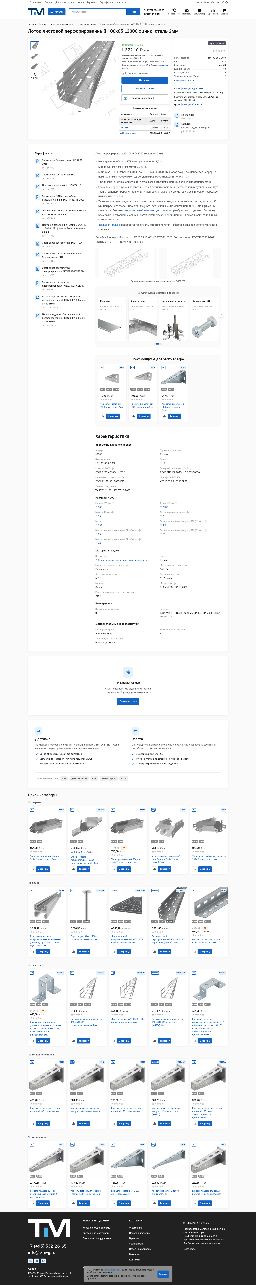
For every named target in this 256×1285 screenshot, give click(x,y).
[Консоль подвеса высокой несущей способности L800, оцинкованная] (47, 1174)
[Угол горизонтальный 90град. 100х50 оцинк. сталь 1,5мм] (47, 840)
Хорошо (163, 1274)
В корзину (145, 80)
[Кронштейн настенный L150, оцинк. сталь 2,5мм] (128, 1174)
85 (99, 516)
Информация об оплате (190, 104)
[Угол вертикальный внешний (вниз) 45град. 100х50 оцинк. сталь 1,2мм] (168, 840)
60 (164, 534)
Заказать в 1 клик (145, 88)
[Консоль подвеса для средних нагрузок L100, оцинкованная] (209, 1174)
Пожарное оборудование (97, 1238)
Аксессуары (138, 301)
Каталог (59, 12)
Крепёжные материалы (96, 1233)
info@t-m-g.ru (152, 14)
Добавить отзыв (128, 701)
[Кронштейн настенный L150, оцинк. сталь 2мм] (143, 392)
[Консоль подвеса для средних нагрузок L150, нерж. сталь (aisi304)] (168, 1094)
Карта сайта (189, 1249)
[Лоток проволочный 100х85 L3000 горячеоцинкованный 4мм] (128, 1007)
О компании (35, 2)
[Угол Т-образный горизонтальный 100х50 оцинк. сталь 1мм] (209, 840)
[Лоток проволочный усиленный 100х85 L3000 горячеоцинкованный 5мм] (87, 1007)
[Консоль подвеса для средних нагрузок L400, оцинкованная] (87, 1094)
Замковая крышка (109, 224)
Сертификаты (106, 2)
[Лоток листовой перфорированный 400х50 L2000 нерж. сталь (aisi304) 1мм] (128, 922)
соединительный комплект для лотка (145, 210)
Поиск (133, 12)
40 (99, 543)
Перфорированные (87, 24)
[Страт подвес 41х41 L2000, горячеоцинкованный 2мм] (87, 922)
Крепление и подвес (173, 301)
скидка (164, 65)
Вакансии (134, 1254)
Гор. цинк (124, 128)
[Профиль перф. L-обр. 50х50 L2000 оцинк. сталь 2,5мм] (209, 922)
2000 (165, 507)
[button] (157, 344)
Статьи (48, 2)
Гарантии (91, 2)
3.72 (100, 525)
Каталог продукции (96, 1220)
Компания (136, 1220)
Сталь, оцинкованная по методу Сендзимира (123, 560)
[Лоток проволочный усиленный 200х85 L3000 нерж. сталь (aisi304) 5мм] (168, 1007)
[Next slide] (221, 315)
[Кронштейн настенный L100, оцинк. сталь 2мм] (112, 392)
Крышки (105, 301)
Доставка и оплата (64, 2)
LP (164, 463)
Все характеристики (184, 80)
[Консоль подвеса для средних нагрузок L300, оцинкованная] (47, 1094)
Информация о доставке (190, 88)
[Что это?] (112, 468)
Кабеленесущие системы (62, 24)
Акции (80, 2)
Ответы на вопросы (140, 1249)
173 (165, 525)
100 (100, 507)
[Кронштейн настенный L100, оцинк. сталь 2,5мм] (173, 392)
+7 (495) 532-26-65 (154, 10)
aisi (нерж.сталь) (128, 133)
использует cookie (113, 1270)
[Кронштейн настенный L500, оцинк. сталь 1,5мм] (168, 1174)
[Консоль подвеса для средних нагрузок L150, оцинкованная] (128, 1094)
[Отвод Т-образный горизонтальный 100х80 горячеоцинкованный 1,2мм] (87, 840)
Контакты (121, 2)
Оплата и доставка (139, 1233)
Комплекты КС (201, 301)
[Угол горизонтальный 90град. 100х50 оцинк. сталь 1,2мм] (128, 840)
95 (99, 534)
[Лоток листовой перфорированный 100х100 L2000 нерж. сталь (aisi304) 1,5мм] (168, 922)
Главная (32, 24)
